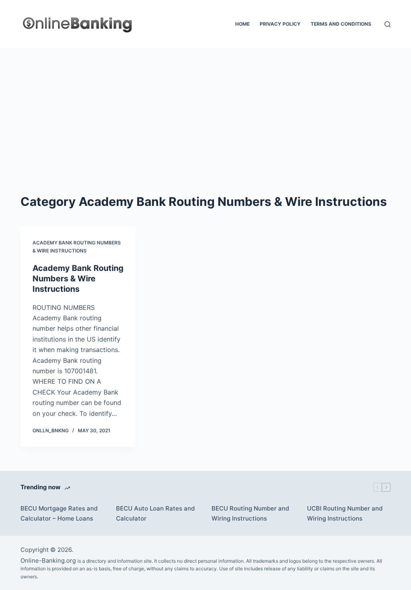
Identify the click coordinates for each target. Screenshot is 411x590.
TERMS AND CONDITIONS (341, 24)
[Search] (388, 24)
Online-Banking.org (48, 560)
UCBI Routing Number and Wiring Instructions (345, 513)
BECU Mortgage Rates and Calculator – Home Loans (59, 513)
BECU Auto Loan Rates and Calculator (155, 513)
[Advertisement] (205, 108)
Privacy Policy (280, 24)
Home (242, 24)
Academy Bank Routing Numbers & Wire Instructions (78, 278)
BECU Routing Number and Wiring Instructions (250, 513)
